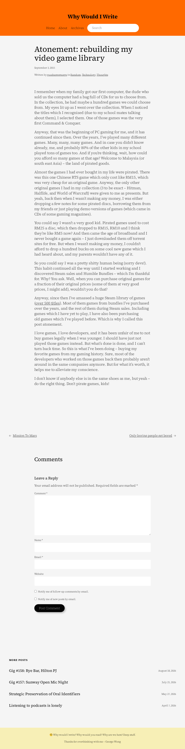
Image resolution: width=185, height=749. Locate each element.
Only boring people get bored (150, 435)
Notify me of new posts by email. (57, 599)
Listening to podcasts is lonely (35, 705)
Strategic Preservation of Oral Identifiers (44, 694)
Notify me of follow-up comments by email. (63, 591)
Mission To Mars (25, 435)
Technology (89, 75)
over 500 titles (47, 303)
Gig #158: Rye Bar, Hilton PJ (33, 671)
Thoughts (102, 75)
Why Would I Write (93, 16)
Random (75, 75)
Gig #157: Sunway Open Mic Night (38, 682)
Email (38, 557)
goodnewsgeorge (57, 75)
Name (38, 540)
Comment (40, 493)
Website (39, 574)
